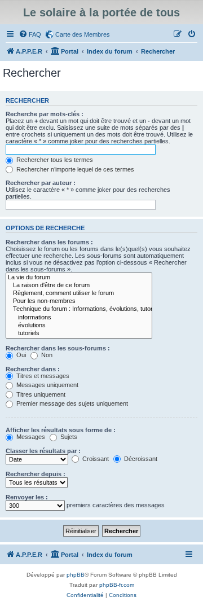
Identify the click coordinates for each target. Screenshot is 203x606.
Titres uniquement (40, 394)
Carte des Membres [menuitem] (82, 34)
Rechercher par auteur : (41, 182)
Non (45, 355)
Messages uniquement (46, 384)
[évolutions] (79, 326)
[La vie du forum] (79, 278)
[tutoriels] (79, 333)
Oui (20, 355)
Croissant (95, 458)
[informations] (79, 318)
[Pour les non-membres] (79, 301)
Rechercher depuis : (35, 474)
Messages (30, 436)
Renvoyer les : (27, 497)
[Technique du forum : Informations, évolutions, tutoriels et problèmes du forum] (79, 309)
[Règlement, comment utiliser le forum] (79, 293)
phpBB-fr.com (116, 585)
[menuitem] (30, 34)
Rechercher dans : (33, 369)
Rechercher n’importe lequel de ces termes (74, 169)
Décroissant (139, 458)
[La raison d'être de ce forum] (79, 285)
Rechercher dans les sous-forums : (58, 348)
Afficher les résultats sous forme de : (61, 430)
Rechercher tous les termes (54, 159)
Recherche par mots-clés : (44, 114)
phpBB (76, 575)
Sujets (68, 436)
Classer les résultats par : (43, 450)
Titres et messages (42, 375)
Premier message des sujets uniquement (71, 403)
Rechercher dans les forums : (49, 242)
